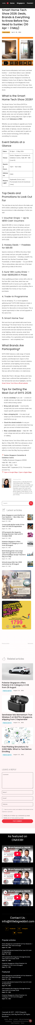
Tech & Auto (6, 32)
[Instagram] (19, 928)
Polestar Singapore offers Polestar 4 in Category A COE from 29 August (12, 543)
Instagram (25, 929)
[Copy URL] (21, 63)
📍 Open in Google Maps (10, 472)
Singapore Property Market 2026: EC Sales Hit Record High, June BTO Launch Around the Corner (9, 648)
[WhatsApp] (12, 63)
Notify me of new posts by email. (14, 818)
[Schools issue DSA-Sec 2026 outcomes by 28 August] (30, 564)
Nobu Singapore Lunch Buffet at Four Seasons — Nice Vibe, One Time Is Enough (13, 517)
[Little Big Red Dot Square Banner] (17, 584)
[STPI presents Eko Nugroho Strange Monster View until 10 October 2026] (30, 534)
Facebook (12, 929)
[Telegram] (25, 63)
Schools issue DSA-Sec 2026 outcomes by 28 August (12, 563)
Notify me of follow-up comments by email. (17, 815)
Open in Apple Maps (25, 472)
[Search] (31, 503)
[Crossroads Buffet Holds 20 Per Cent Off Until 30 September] (30, 526)
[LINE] (30, 63)
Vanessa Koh (17, 480)
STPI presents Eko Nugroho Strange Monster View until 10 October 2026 (12, 534)
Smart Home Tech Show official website (15, 383)
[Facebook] (16, 63)
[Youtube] (14, 932)
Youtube (20, 933)
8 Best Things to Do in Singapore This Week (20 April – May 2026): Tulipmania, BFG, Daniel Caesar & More (26, 649)
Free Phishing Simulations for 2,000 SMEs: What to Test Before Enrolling (17, 749)
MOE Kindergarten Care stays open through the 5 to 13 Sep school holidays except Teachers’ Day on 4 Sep (14, 553)
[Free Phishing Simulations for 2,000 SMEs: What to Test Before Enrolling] (17, 735)
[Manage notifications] (30, 1020)
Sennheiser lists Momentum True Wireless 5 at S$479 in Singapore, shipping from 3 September (17, 717)
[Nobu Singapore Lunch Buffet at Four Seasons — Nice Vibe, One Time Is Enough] (30, 517)
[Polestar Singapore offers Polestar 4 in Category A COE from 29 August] (30, 543)
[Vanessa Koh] (6, 487)
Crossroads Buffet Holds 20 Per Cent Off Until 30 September (13, 525)
